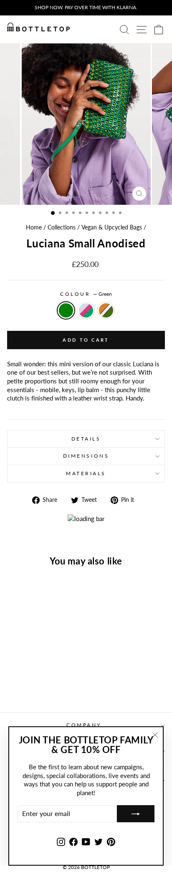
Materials (86, 473)
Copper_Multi (106, 310)
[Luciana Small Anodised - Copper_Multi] (46, 683)
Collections (62, 227)
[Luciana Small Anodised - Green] (27, 683)
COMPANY (83, 725)
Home (34, 227)
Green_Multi (86, 310)
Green (66, 310)
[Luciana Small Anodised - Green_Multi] (37, 683)
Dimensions (86, 456)
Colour (86, 294)
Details (86, 439)
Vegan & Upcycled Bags (111, 227)
